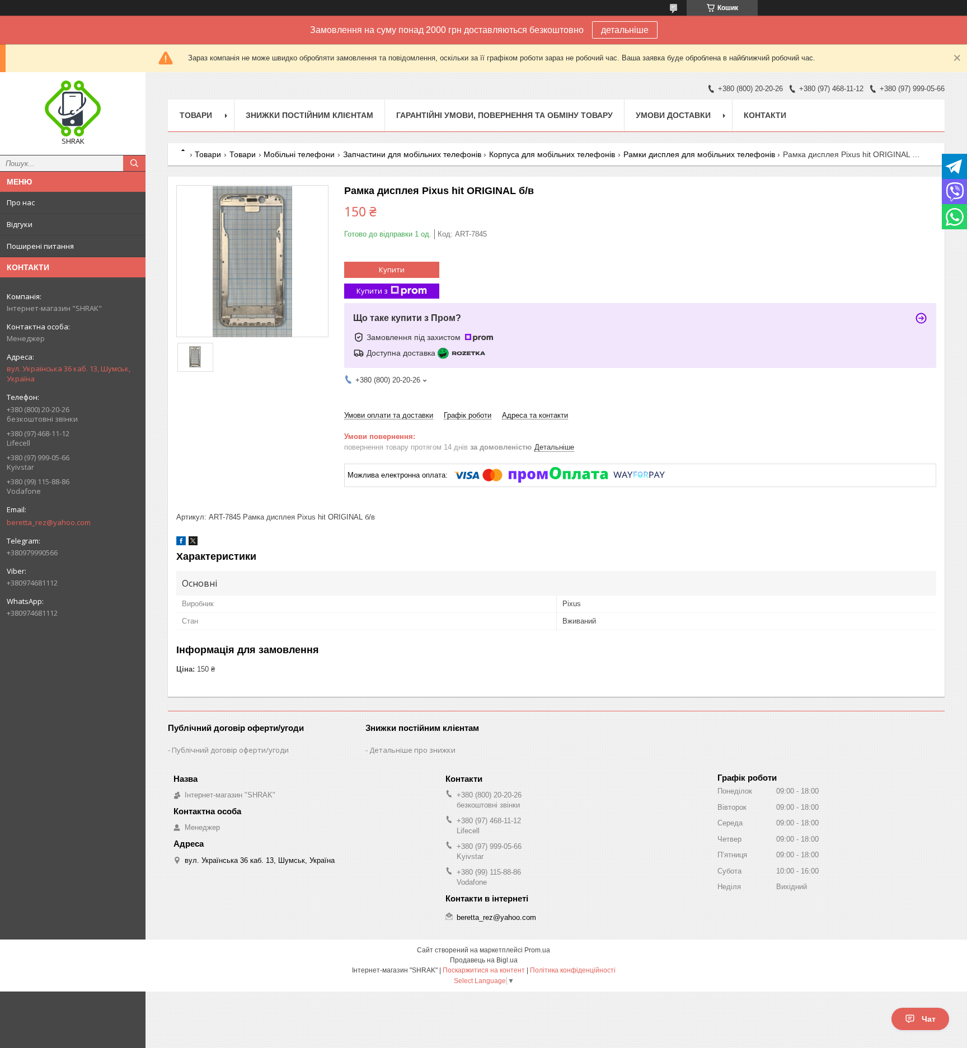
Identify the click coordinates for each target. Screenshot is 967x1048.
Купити (392, 270)
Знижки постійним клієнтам (309, 115)
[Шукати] (134, 163)
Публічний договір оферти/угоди (230, 750)
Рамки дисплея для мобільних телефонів (699, 154)
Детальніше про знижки (412, 750)
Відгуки (19, 224)
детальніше (625, 30)
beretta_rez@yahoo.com (49, 522)
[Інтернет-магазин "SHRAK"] (72, 108)
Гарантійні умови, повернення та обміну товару (504, 115)
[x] (193, 543)
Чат (929, 1018)
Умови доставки (673, 115)
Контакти (765, 115)
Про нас (21, 202)
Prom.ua (537, 950)
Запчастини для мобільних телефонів (412, 154)
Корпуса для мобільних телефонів (552, 154)
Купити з (372, 291)
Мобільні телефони (299, 154)
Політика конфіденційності (573, 970)
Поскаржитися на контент (484, 970)
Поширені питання (40, 246)
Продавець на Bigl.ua (484, 960)
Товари (196, 115)
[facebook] (181, 543)
